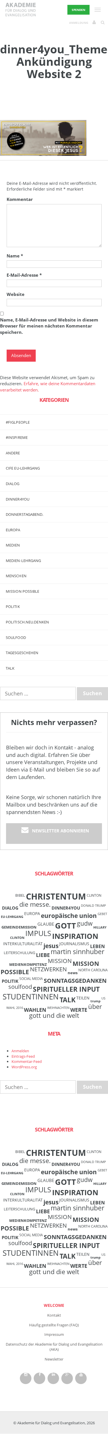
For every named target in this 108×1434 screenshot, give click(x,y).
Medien (13, 545)
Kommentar (20, 199)
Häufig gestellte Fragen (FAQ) (54, 1325)
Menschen (16, 575)
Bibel (20, 895)
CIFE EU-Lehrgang (23, 468)
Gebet (102, 914)
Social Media (31, 978)
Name (15, 256)
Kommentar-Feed (27, 1061)
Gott (65, 925)
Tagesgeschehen (22, 652)
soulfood (20, 987)
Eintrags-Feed (23, 1056)
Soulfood (16, 637)
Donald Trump (93, 906)
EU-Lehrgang (12, 917)
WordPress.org (24, 1066)
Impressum (54, 1334)
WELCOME (54, 1305)
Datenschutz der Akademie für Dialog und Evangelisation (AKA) (54, 1347)
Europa (13, 529)
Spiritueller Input (66, 989)
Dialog (13, 483)
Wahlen (35, 1009)
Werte (78, 1009)
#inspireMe (17, 437)
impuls (38, 933)
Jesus (50, 945)
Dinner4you (17, 499)
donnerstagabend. (24, 514)
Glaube (45, 924)
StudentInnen (31, 996)
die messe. (35, 904)
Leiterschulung (19, 952)
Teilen (83, 998)
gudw (84, 923)
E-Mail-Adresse (24, 275)
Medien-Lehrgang (23, 560)
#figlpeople (18, 422)
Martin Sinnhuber (77, 951)
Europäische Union (69, 916)
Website (15, 294)
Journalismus (74, 943)
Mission (60, 961)
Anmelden (20, 1050)
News (72, 972)
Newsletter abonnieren (60, 831)
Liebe (43, 955)
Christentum (56, 896)
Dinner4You (66, 908)
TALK (10, 668)
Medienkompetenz (28, 964)
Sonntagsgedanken (75, 980)
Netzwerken (48, 969)
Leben (97, 946)
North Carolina (93, 970)
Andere (13, 453)
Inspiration (75, 936)
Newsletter (54, 1359)
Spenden (78, 10)
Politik (13, 606)
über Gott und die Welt (65, 1011)
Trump (95, 1001)
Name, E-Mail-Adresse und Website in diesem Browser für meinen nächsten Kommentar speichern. (49, 326)
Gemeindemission (19, 927)
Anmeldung (78, 23)
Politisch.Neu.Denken (27, 622)
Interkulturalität (23, 943)
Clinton (94, 895)
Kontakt (54, 1315)
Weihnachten (58, 1008)
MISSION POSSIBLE (22, 591)
